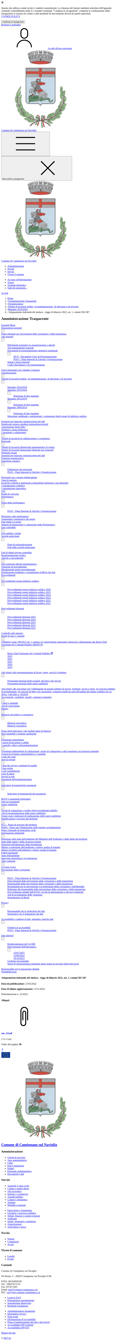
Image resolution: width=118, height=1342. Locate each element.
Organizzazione (15, 304)
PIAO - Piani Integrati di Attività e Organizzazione (38, 359)
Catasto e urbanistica (17, 1199)
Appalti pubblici (15, 1197)
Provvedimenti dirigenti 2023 (21, 622)
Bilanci (4, 708)
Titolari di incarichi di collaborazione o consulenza (25, 438)
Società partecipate (10, 536)
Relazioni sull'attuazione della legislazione (21, 844)
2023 (9, 656)
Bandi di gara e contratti (12, 636)
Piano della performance (13, 502)
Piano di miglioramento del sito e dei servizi (28, 1322)
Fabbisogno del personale (19, 469)
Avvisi (10, 1244)
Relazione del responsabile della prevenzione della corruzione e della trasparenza (46, 889)
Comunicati (13, 1241)
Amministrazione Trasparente (22, 301)
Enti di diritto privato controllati (16, 552)
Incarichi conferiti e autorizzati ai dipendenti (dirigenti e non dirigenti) (34, 483)
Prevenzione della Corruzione (15, 869)
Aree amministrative (17, 1160)
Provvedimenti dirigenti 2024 (21, 619)
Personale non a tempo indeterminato (19, 477)
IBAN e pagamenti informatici (16, 799)
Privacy (5, 902)
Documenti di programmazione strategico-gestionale (32, 350)
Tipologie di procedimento (14, 567)
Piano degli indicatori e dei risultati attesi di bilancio (26, 731)
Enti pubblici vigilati (11, 533)
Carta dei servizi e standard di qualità (19, 765)
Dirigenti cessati (9, 452)
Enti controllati (8, 527)
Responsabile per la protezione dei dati (26, 911)
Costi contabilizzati (10, 771)
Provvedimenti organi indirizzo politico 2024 (29, 595)
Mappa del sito (8, 1333)
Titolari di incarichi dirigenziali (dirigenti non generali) (27, 450)
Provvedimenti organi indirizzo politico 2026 (29, 589)
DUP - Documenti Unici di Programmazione (35, 356)
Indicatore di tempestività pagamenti (18, 785)
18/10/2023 (19, 958)
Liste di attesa (7, 774)
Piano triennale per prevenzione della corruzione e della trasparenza (33, 334)
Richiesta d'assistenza (17, 1306)
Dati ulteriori (7, 935)
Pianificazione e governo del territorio (19, 818)
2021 (9, 661)
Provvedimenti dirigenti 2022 (21, 625)
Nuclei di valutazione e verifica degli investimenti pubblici (29, 810)
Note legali (12, 1316)
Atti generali (7, 336)
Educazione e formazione (19, 1210)
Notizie (10, 1239)
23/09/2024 (19, 955)
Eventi (10, 1259)
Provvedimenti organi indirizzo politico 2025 (29, 592)
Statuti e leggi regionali (18, 362)
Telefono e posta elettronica (14, 429)
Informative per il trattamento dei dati (25, 914)
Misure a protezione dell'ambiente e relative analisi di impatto (30, 847)
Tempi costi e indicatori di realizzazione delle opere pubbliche (31, 816)
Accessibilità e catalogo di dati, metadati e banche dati (27, 919)
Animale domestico (16, 285)
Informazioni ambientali (12, 833)
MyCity (7, 1338)
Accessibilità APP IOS (18, 1327)
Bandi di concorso (10, 494)
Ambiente (12, 1218)
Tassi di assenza (9, 480)
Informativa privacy (16, 1314)
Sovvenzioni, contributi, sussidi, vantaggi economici (26, 697)
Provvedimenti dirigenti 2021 (21, 628)
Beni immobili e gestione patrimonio (18, 733)
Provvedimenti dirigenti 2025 (21, 617)
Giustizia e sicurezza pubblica (21, 1213)
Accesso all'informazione (19, 279)
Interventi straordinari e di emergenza (19, 858)
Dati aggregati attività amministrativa (19, 564)
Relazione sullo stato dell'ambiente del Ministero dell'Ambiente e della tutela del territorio (44, 839)
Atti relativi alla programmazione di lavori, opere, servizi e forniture (33, 672)
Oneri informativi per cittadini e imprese (20, 370)
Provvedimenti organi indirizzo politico (20, 581)
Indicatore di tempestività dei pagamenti (26, 793)
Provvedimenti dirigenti (12, 608)
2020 (9, 664)
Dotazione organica (10, 461)
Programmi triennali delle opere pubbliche (27, 683)
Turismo (11, 1202)
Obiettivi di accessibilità (18, 927)
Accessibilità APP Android (20, 1325)
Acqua (10, 282)
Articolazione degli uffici (13, 427)
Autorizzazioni (14, 1224)
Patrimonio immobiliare (12, 739)
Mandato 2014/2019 (17, 398)
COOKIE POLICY (10, 16)
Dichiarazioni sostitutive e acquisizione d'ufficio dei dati (28, 572)
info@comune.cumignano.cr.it (22, 1289)
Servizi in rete (8, 776)
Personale (6, 441)
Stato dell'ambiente (10, 855)
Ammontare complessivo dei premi (18, 519)
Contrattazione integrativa (13, 488)
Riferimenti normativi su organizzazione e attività (31, 345)
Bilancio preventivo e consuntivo (17, 714)
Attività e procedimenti (12, 558)
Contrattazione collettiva (13, 485)
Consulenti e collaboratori (13, 432)
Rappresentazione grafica (13, 555)
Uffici (10, 1163)
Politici (10, 1168)
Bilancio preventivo (16, 723)
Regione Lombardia (11, 24)
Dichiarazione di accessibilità (21, 1319)
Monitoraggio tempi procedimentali (18, 569)
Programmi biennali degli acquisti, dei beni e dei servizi (34, 681)
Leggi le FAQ (14, 1297)
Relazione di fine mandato (26, 396)
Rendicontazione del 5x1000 (21, 944)
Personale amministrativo (19, 1171)
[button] (15, 266)
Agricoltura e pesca (16, 1227)
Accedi (4, 293)
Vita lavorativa (14, 1191)
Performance (7, 496)
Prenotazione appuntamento (20, 1300)
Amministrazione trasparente (21, 1311)
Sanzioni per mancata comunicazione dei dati (23, 421)
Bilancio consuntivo (17, 726)
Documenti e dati (15, 1174)
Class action (7, 768)
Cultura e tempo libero (18, 1188)
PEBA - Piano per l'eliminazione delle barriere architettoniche (31, 827)
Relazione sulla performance (15, 516)
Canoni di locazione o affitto (15, 742)
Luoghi (10, 1256)
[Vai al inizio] (2, 1050)
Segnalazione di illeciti (18, 897)
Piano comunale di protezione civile (18, 830)
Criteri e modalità (9, 703)
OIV (3, 491)
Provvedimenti (8, 575)
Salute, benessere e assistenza (21, 1221)
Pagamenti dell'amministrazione (16, 779)
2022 (9, 659)
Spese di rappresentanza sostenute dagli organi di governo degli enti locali (43, 963)
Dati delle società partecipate (21, 547)
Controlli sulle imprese (12, 633)
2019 (9, 667)
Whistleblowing (9, 971)
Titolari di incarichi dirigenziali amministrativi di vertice (28, 447)
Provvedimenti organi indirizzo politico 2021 (29, 603)
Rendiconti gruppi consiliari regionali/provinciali (24, 424)
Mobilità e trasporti (16, 1205)
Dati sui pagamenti (10, 801)
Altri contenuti (8, 861)
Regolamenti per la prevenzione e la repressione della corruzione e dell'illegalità (45, 886)
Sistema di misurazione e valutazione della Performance (28, 524)
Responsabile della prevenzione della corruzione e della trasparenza (40, 883)
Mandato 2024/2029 (17, 387)
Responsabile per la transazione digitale (20, 969)
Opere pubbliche (9, 804)
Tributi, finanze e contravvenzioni (23, 1216)
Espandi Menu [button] (8, 325)
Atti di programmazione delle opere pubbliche (23, 813)
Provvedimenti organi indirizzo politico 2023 (29, 597)
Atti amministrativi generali (20, 348)
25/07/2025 (19, 952)
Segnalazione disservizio (19, 1303)
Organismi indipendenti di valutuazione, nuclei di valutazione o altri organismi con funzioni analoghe (50, 751)
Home (10, 298)
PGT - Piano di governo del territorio (19, 824)
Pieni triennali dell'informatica (21, 946)
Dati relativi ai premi (11, 522)
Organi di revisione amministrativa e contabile (23, 754)
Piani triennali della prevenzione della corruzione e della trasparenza (40, 881)
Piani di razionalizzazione (19, 544)
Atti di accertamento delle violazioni (24, 894)
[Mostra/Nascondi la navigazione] (25, 144)
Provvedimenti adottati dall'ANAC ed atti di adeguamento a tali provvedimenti (45, 892)
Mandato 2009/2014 (17, 407)
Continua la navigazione (13, 22)
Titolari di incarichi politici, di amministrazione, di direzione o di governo (43, 306)
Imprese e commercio (17, 1194)
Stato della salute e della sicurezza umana (21, 841)
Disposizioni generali (11, 328)
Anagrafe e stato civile (18, 1186)
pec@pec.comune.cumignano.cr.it (23, 1292)
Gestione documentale (18, 961)
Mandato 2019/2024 (18, 309)
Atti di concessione (10, 706)
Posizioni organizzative (12, 458)
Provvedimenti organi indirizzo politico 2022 (29, 600)
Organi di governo (16, 1157)
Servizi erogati (8, 759)
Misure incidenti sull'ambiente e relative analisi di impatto (29, 850)
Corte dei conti (8, 756)
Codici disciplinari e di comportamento (26, 365)
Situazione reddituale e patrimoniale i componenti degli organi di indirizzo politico (47, 416)
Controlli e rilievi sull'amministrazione (19, 745)
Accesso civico (8, 867)
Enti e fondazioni (15, 1165)
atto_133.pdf (6, 1033)
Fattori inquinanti (9, 852)
